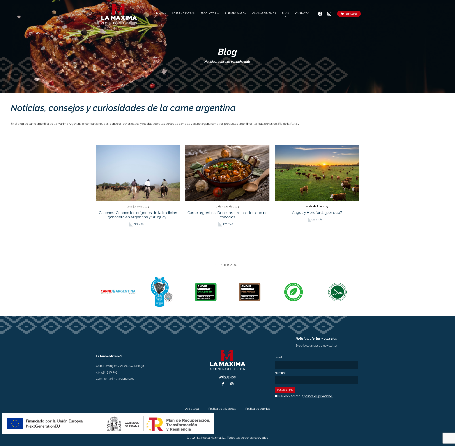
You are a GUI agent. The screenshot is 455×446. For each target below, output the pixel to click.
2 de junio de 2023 (138, 206)
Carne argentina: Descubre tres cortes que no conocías (227, 214)
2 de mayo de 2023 (227, 206)
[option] (118, 292)
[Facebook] (320, 13)
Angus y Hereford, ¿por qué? (317, 212)
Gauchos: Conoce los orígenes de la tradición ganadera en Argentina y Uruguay (138, 214)
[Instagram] (329, 13)
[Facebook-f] (223, 384)
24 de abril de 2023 (317, 206)
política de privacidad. (318, 396)
